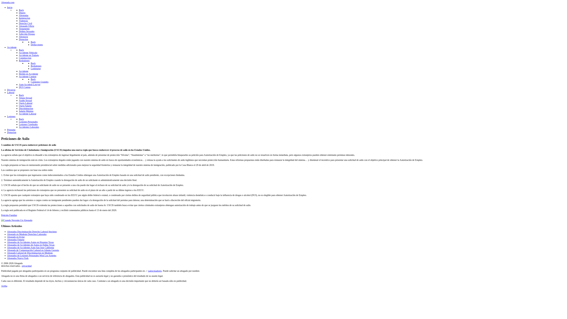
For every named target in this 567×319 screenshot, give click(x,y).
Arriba (4, 286)
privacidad (27, 266)
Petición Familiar (9, 215)
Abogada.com (7, 2)
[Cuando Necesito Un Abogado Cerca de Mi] (16, 220)
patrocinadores (155, 271)
